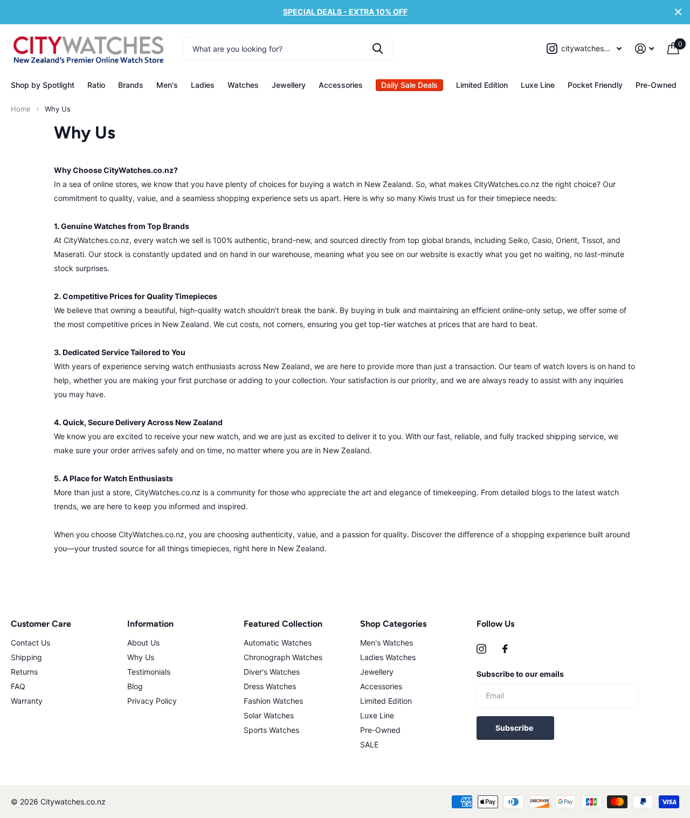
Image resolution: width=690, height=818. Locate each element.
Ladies (203, 84)
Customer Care (41, 624)
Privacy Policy (152, 700)
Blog (135, 686)
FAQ (18, 686)
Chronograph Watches (283, 657)
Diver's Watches (272, 671)
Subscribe (515, 727)
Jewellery (289, 84)
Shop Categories (393, 624)
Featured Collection (283, 624)
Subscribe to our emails (520, 673)
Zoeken (377, 49)
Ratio (96, 84)
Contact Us (30, 642)
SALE (369, 744)
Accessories (341, 84)
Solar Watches (269, 715)
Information (150, 624)
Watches (243, 84)
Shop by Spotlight (42, 84)
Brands (130, 84)
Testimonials (148, 671)
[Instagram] (481, 649)
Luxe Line (538, 84)
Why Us (140, 657)
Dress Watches (270, 686)
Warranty (27, 700)
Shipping (26, 657)
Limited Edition (482, 84)
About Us (143, 642)
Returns (24, 671)
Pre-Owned (656, 84)
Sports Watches (271, 729)
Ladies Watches (388, 657)
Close (678, 12)
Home (21, 109)
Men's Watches (386, 642)
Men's (167, 84)
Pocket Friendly (595, 84)
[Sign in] (644, 49)
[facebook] (505, 648)
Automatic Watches (278, 642)
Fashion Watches (273, 700)
